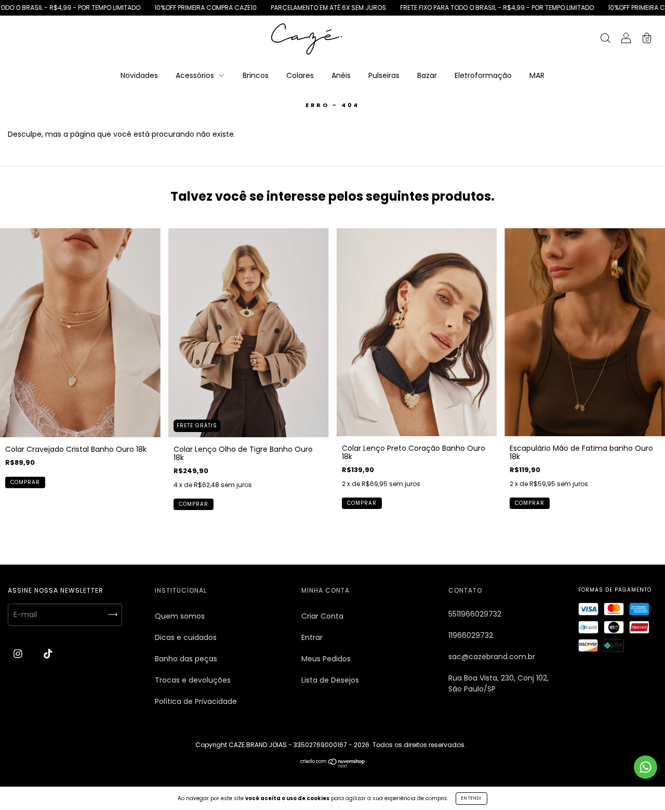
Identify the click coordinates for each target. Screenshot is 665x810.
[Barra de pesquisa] (605, 39)
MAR (536, 75)
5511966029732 (474, 614)
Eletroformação (483, 75)
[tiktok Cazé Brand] (48, 654)
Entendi (471, 798)
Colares (300, 75)
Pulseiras (384, 75)
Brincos (256, 75)
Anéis (341, 75)
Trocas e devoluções (193, 680)
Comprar (25, 482)
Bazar (427, 75)
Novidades (139, 75)
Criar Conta (322, 616)
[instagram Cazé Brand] (19, 654)
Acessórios (196, 75)
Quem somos (180, 616)
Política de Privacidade (196, 701)
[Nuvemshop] (332, 765)
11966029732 (470, 635)
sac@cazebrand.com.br (491, 656)
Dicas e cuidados (186, 637)
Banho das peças (186, 659)
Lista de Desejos (330, 680)
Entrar (312, 637)
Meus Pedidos (326, 659)
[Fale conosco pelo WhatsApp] (645, 767)
